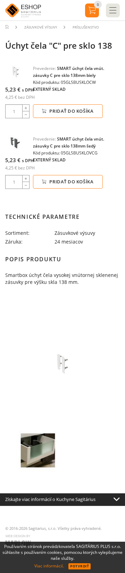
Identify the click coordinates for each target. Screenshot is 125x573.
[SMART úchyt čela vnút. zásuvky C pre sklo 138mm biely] (15, 72)
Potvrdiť (79, 566)
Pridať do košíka (71, 111)
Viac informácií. (49, 566)
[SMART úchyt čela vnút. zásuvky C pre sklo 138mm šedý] (15, 142)
